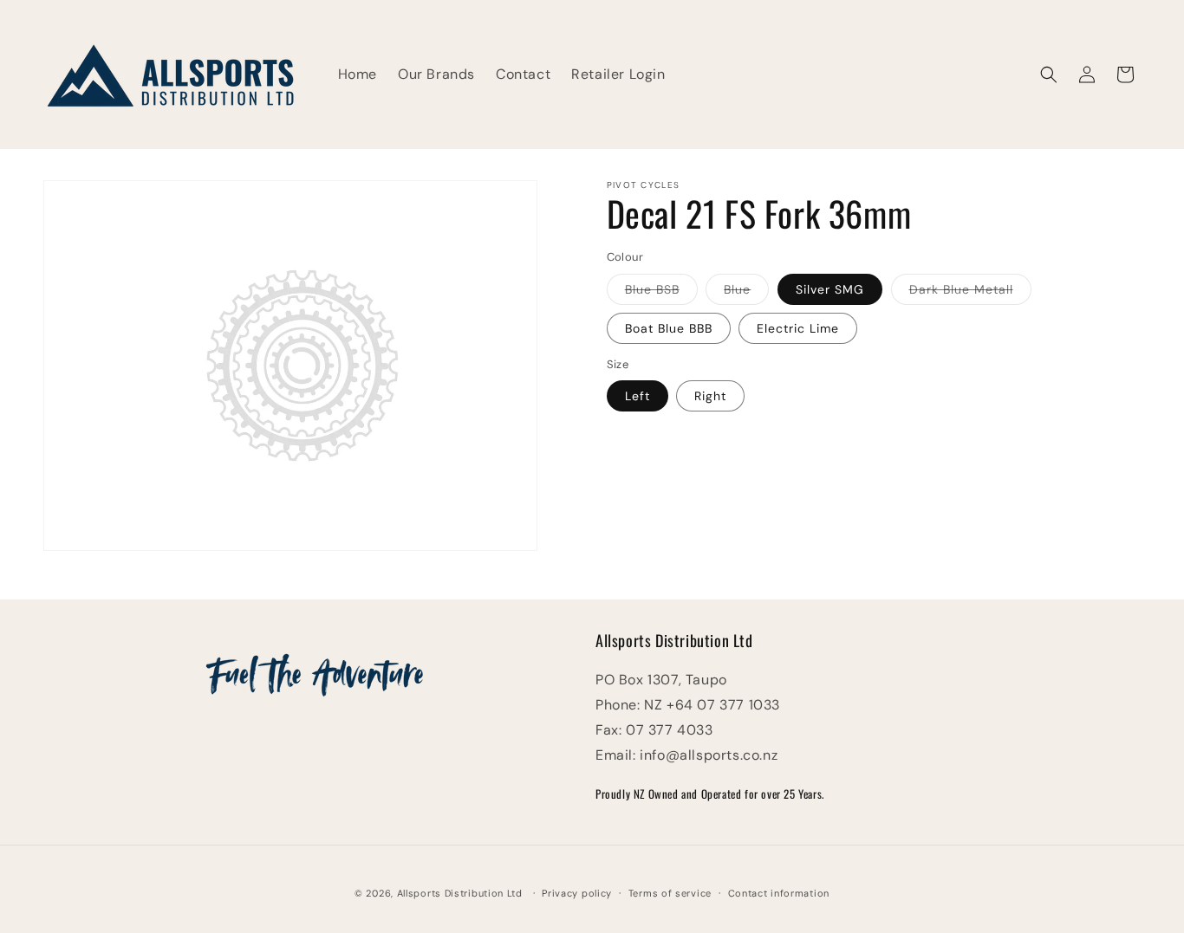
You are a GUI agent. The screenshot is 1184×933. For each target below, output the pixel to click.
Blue (746, 293)
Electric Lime (798, 328)
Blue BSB (661, 293)
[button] (1049, 74)
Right (710, 396)
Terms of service (670, 893)
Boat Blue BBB (668, 328)
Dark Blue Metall (970, 293)
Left (637, 396)
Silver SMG (830, 289)
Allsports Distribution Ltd (460, 893)
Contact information (778, 893)
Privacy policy (577, 893)
